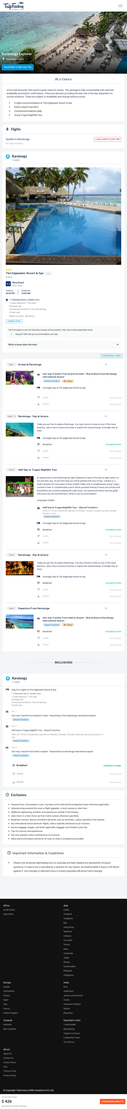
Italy (5, 1004)
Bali (65, 922)
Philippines (69, 975)
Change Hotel (14, 321)
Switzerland (8, 990)
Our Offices (69, 1041)
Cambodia (68, 953)
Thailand (68, 913)
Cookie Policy (9, 1062)
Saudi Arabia (69, 966)
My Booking (69, 1028)
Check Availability (113, 1101)
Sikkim (67, 1008)
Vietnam (67, 935)
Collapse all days (111, 356)
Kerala (66, 999)
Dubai (66, 909)
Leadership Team (72, 1037)
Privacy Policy (9, 1075)
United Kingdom (10, 1012)
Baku (66, 948)
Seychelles (8, 913)
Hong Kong (69, 927)
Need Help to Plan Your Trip (17, 67)
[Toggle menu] (120, 5)
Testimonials (70, 1024)
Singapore (68, 918)
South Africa (9, 909)
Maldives (68, 931)
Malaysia (68, 970)
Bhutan (67, 962)
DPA (5, 1066)
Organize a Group (72, 1033)
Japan (66, 957)
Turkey (67, 944)
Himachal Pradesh (72, 1004)
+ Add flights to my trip (107, 139)
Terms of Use (9, 1070)
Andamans (69, 990)
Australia (7, 1024)
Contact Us (8, 1057)
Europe (6, 986)
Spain (6, 999)
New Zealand (9, 1028)
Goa (65, 986)
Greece (6, 995)
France (6, 1008)
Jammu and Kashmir (73, 995)
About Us (7, 1053)
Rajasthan (68, 1012)
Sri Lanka (68, 940)
